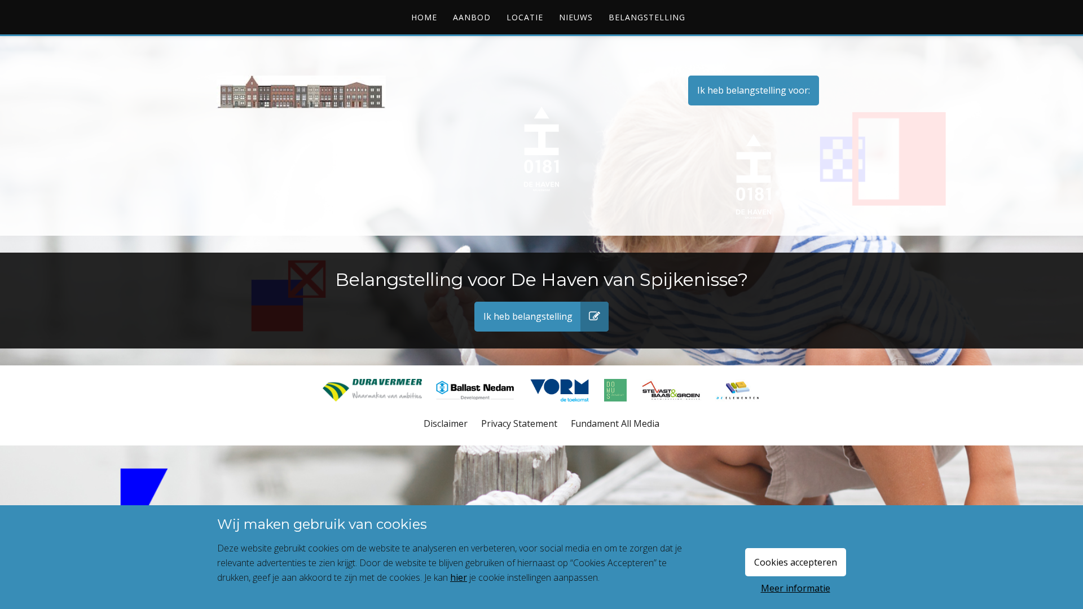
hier (458, 577)
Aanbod (472, 17)
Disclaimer (446, 423)
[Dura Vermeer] (373, 407)
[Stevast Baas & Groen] (672, 407)
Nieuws (576, 17)
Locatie (525, 17)
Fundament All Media (615, 423)
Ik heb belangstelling (528, 316)
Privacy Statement (519, 423)
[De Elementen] (737, 407)
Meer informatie (795, 588)
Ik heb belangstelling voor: (753, 90)
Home (424, 17)
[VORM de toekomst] (561, 407)
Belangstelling (647, 17)
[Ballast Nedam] (476, 407)
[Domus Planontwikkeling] (616, 407)
